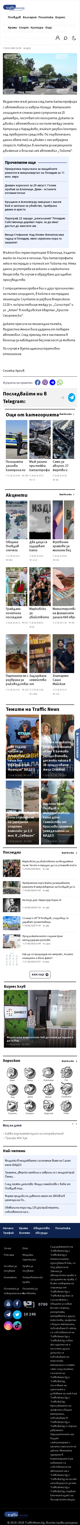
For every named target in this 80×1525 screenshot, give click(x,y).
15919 (28, 841)
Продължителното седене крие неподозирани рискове (42, 938)
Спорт (24, 27)
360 (56, 480)
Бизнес (60, 17)
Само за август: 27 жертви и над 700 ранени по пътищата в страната (62, 466)
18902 (27, 1044)
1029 (47, 944)
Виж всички (65, 414)
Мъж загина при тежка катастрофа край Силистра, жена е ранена (39, 466)
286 (47, 926)
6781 (57, 560)
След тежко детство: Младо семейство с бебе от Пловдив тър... (37, 1186)
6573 (26, 622)
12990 (34, 694)
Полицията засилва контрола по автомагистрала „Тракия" (19, 466)
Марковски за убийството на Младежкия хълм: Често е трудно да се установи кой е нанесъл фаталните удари (39, 613)
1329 (26, 689)
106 (47, 869)
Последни (12, 852)
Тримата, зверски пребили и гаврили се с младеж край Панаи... (39, 1175)
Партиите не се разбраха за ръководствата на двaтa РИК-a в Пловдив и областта (19, 680)
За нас (7, 1248)
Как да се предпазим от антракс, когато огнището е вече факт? (47, 956)
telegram (52, 382)
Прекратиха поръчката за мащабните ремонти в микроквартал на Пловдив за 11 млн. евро (48, 887)
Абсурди (42, 1233)
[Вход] (58, 39)
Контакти (10, 1277)
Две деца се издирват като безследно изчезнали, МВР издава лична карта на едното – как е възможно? (38, 546)
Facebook (38, 382)
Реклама (9, 1255)
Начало (8, 1228)
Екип (25, 1248)
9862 (10, 560)
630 (47, 962)
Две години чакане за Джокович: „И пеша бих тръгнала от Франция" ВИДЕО (21, 758)
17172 (64, 841)
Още (48, 27)
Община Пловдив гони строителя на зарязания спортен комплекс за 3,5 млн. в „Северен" (21, 824)
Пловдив (14, 17)
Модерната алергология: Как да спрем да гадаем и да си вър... (40, 1039)
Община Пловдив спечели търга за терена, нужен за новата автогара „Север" (13, 546)
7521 (57, 694)
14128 (28, 775)
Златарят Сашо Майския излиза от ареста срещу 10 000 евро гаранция (61, 680)
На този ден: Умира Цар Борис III (41, 900)
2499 (26, 475)
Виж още (38, 975)
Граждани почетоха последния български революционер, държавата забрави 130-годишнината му (18, 613)
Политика (45, 17)
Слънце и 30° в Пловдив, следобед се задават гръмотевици (45, 920)
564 (72, 622)
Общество (41, 1228)
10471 (64, 775)
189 (47, 907)
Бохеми (24, 1233)
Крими (12, 27)
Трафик (8, 1233)
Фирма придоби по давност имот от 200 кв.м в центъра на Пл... (35, 1198)
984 (47, 890)
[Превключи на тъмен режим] (74, 38)
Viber (45, 382)
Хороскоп (11, 1060)
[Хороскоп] (40, 1114)
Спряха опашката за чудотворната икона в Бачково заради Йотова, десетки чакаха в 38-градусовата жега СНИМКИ (57, 756)
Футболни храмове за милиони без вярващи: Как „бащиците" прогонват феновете (62, 546)
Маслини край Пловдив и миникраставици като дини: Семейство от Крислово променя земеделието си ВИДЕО (57, 820)
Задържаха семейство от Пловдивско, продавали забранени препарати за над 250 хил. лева (39, 680)
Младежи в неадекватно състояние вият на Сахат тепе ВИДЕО (38, 1163)
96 (33, 627)
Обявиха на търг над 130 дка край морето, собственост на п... (32, 1210)
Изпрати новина (77, 744)
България (30, 17)
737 (33, 480)
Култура (37, 27)
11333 (34, 560)
